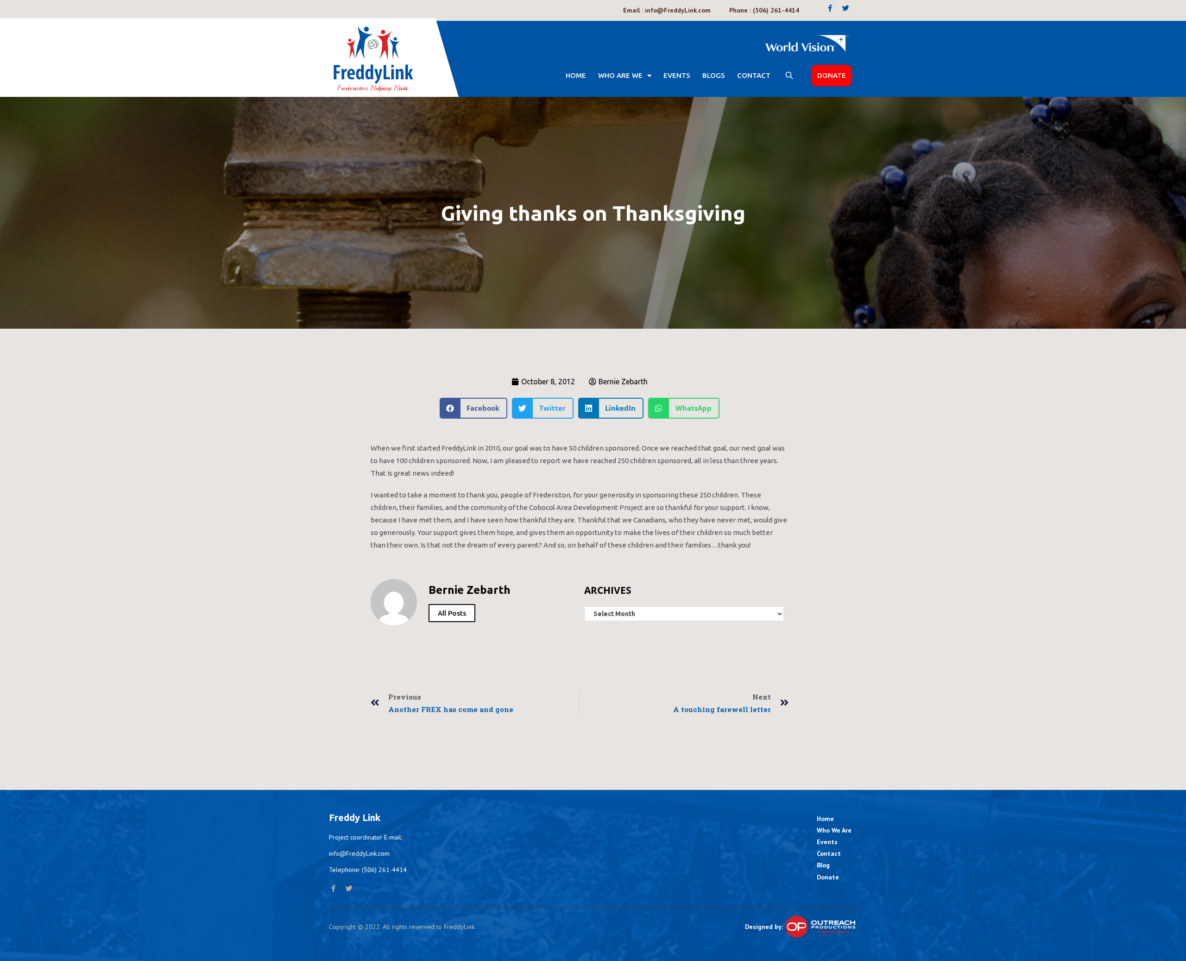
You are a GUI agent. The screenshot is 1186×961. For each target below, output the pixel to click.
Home (576, 75)
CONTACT (753, 75)
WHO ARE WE (620, 75)
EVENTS (676, 75)
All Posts (452, 613)
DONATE (831, 75)
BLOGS (713, 75)
